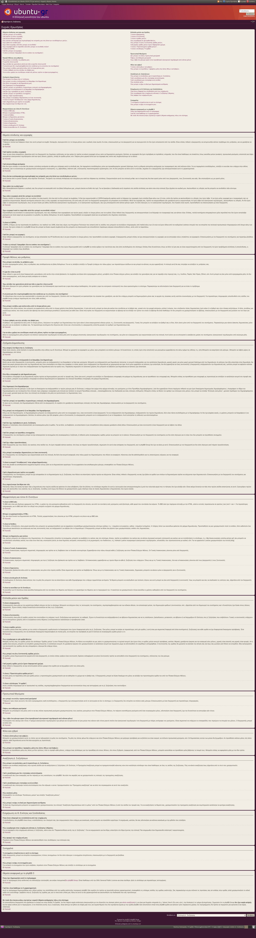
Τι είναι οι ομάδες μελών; (138, 38)
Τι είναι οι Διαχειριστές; (138, 34)
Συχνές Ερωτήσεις (231, 1)
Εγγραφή (243, 1)
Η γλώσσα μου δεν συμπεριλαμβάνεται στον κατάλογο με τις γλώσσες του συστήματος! (31, 66)
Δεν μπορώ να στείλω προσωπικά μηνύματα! (145, 56)
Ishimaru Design (136, 921)
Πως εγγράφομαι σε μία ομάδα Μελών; (143, 40)
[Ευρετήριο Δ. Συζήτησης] (26, 12)
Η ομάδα (190, 927)
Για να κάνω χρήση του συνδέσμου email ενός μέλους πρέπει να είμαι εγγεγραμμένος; (30, 72)
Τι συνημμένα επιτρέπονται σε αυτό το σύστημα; (146, 102)
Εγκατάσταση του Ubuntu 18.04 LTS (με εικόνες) (24, 1)
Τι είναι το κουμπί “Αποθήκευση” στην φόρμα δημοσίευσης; (22, 99)
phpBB (127, 919)
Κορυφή (8, 147)
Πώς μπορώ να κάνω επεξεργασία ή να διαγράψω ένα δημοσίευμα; (24, 81)
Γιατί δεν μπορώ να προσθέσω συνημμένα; (17, 93)
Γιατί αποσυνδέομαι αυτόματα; (12, 38)
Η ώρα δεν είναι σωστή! (10, 62)
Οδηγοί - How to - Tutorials (22, 4)
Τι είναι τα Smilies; (8, 115)
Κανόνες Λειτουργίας (180, 927)
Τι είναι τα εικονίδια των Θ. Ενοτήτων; (15, 127)
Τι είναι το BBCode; (9, 111)
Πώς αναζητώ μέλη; (137, 82)
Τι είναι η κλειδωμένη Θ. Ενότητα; (13, 125)
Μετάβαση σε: (171, 915)
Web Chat (49, 4)
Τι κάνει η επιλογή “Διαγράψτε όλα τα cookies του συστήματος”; (23, 53)
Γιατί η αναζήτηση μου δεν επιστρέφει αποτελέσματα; (147, 78)
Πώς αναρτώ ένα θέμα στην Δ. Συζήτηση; (16, 79)
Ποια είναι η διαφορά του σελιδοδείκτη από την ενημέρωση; (149, 91)
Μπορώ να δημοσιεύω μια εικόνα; (13, 117)
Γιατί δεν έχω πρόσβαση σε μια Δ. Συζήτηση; (17, 91)
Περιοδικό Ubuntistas (38, 4)
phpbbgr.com (137, 924)
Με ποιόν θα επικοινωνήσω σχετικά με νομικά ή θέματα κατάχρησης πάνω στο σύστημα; (159, 115)
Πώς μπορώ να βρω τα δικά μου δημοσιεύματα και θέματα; (149, 84)
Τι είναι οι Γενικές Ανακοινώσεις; (13, 119)
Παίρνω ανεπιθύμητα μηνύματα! (141, 58)
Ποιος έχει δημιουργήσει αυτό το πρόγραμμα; (145, 111)
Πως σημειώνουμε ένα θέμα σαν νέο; (15, 104)
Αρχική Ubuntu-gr (7, 4)
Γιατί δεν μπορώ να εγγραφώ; (12, 51)
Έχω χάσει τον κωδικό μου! (12, 42)
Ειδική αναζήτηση (249, 16)
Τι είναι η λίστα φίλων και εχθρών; (141, 67)
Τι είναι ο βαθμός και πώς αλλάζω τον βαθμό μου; (18, 70)
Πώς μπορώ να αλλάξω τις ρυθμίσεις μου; (16, 60)
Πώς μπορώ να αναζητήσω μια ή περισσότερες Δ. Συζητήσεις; (150, 76)
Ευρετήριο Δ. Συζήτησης (12, 21)
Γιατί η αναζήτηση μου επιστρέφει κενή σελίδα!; (146, 80)
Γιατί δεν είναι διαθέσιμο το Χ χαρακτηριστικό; (145, 113)
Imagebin (56, 4)
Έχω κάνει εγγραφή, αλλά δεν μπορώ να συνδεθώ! (19, 44)
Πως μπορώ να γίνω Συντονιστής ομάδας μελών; (146, 42)
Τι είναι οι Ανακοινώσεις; (10, 121)
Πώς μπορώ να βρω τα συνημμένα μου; (143, 104)
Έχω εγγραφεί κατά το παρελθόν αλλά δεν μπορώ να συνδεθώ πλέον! (26, 46)
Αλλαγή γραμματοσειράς (253, 21)
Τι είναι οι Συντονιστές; (138, 36)
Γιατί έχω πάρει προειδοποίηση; (13, 95)
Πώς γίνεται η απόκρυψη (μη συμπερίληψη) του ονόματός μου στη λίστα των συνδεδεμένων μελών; (35, 40)
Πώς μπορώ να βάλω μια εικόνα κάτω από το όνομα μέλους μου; (24, 68)
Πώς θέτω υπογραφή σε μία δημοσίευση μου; (17, 83)
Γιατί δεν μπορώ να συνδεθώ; (12, 34)
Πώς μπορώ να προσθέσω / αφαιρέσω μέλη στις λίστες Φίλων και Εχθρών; (155, 69)
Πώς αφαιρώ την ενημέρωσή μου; (141, 95)
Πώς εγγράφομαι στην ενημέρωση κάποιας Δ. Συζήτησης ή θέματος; (152, 93)
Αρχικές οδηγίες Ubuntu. (49, 1)
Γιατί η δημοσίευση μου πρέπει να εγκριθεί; (16, 102)
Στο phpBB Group (71, 880)
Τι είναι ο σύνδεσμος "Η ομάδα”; (141, 48)
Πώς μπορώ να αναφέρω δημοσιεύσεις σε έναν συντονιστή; (22, 97)
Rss (221, 1)
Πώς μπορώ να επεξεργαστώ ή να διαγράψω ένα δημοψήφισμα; (23, 89)
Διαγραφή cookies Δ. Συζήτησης (233, 927)
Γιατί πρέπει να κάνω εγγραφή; (13, 36)
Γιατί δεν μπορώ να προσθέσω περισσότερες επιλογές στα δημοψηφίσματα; (27, 87)
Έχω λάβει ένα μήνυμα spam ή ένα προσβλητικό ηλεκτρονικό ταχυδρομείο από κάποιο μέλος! (161, 60)
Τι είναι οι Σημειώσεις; (10, 123)
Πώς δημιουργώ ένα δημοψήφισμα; (14, 85)
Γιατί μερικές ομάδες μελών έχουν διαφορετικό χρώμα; (148, 44)
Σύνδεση (252, 1)
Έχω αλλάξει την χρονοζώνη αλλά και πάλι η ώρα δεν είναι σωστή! (24, 64)
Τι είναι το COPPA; (9, 48)
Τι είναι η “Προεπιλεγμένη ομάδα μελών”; (144, 46)
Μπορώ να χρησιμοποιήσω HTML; (14, 113)
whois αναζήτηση (128, 902)
